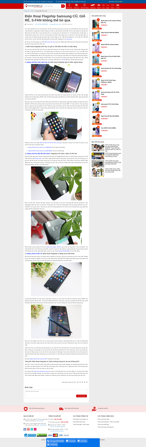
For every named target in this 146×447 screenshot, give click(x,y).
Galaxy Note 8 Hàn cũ (34, 253)
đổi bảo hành (38, 158)
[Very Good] (84, 382)
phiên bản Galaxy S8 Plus (54, 247)
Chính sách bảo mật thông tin (106, 427)
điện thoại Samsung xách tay (42, 371)
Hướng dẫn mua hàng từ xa (80, 419)
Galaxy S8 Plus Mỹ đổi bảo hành (38, 153)
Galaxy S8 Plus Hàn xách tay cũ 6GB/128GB (40, 150)
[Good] (82, 382)
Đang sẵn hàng (97, 28)
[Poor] (80, 382)
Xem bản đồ (40, 420)
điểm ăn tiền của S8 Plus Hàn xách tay (50, 142)
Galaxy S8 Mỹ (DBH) (64, 251)
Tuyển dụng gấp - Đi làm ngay (81, 424)
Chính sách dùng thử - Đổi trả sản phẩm (108, 421)
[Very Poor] (78, 382)
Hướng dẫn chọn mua (55, 24)
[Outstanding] (87, 382)
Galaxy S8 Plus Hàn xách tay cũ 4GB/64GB (39, 147)
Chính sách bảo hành (103, 419)
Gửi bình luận (81, 396)
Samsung (69, 39)
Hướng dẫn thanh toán (79, 421)
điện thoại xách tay (50, 42)
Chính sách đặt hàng (103, 424)
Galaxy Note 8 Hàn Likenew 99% (38, 359)
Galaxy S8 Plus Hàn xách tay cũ (38, 62)
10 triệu (64, 59)
